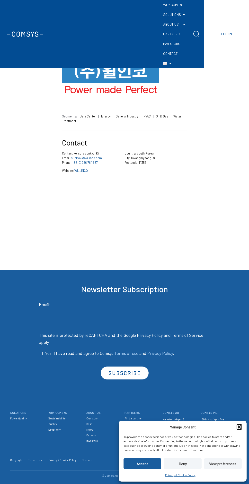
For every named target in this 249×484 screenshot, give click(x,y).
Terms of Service (187, 335)
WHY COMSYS (173, 5)
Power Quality (18, 418)
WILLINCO (81, 171)
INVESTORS (171, 44)
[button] (239, 427)
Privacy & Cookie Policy (180, 475)
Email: (45, 304)
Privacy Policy (150, 335)
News (89, 429)
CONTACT (170, 53)
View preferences (222, 464)
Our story (92, 418)
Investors (92, 440)
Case (89, 424)
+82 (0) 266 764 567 (85, 163)
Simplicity (54, 429)
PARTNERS (171, 34)
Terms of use (126, 353)
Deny (183, 464)
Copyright (16, 460)
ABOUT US (171, 24)
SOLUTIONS (172, 14)
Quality (52, 424)
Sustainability (56, 418)
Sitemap (87, 460)
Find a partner (133, 418)
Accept (142, 464)
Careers (91, 435)
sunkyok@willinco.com (86, 158)
